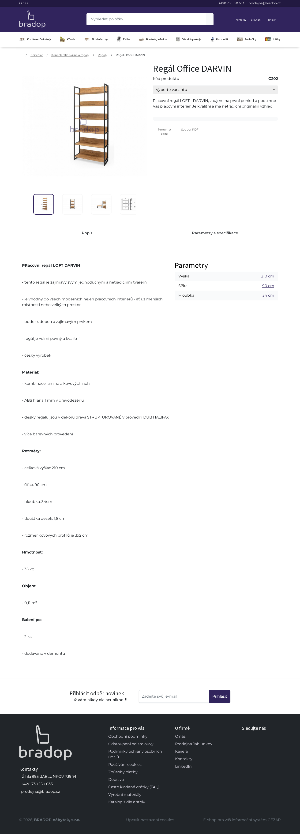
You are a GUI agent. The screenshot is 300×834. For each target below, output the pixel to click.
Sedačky (250, 39)
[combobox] (215, 89)
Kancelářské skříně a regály (70, 55)
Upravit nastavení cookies (150, 820)
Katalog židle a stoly (126, 802)
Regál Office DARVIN (130, 55)
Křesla (71, 39)
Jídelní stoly (100, 39)
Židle (126, 39)
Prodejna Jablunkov (193, 744)
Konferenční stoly (39, 39)
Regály (102, 55)
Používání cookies (125, 764)
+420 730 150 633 (231, 3)
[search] (210, 19)
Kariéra (181, 751)
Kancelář (222, 39)
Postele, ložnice (156, 39)
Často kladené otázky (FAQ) (134, 787)
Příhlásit (219, 696)
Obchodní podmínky (127, 736)
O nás (23, 3)
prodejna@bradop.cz (265, 3)
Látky (277, 39)
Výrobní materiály (124, 794)
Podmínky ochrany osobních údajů (135, 754)
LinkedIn (183, 766)
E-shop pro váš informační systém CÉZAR (242, 820)
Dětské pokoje (191, 39)
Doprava (116, 779)
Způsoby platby (123, 772)
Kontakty (183, 759)
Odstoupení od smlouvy (131, 744)
